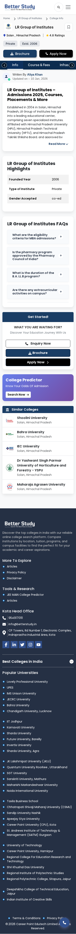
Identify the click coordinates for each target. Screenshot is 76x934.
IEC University (28, 446)
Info (15, 65)
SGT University (17, 773)
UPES (10, 688)
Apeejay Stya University (23, 819)
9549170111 (16, 618)
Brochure (40, 352)
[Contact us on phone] (64, 922)
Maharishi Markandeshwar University (32, 785)
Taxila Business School (22, 801)
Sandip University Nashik (24, 813)
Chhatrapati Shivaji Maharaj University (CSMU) (39, 807)
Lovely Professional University (27, 682)
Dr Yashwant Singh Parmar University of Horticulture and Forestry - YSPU (41, 465)
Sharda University (19, 733)
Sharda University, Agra (23, 751)
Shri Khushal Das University (25, 867)
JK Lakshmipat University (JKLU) (29, 761)
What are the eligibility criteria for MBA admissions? (34, 236)
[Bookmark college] (69, 27)
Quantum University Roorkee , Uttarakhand (37, 767)
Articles (12, 566)
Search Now (16, 395)
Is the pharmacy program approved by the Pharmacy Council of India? (33, 255)
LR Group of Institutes (30, 18)
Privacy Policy (16, 572)
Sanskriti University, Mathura (26, 779)
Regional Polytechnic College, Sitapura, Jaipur (39, 879)
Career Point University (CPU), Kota (31, 825)
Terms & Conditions (26, 918)
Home (6, 18)
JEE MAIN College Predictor (25, 595)
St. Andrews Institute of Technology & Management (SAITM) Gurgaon (33, 833)
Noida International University (27, 791)
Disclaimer (14, 578)
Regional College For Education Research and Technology (39, 859)
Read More (57, 144)
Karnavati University (21, 727)
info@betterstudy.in (23, 624)
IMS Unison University (21, 693)
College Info (56, 18)
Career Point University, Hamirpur (30, 851)
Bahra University (30, 432)
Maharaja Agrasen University (41, 484)
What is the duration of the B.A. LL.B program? (33, 274)
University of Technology (24, 845)
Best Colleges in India (22, 661)
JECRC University (18, 699)
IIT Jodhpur (14, 721)
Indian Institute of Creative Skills (29, 899)
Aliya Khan (35, 74)
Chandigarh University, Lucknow (29, 711)
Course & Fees (39, 65)
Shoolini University (32, 417)
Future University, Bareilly (24, 739)
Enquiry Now (40, 343)
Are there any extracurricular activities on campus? (34, 291)
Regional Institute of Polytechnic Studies (35, 873)
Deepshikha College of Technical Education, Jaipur (38, 891)
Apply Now (36, 362)
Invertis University (19, 745)
